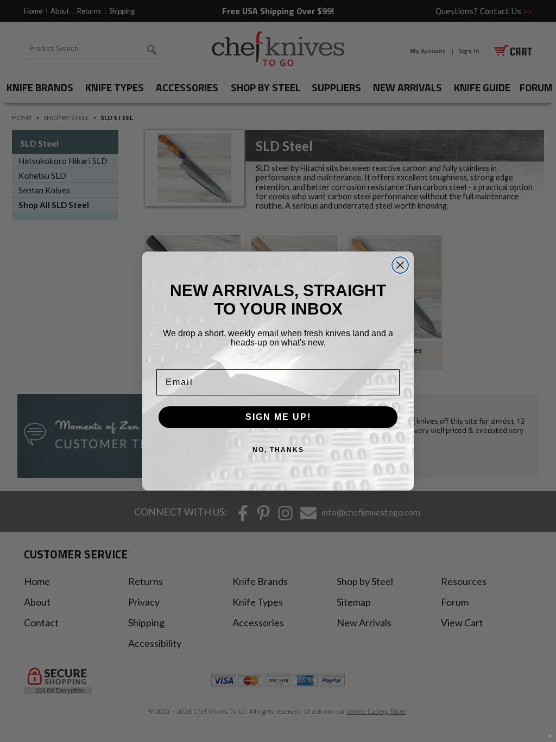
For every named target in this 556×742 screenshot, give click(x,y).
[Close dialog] (400, 265)
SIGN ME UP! (278, 417)
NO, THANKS (278, 450)
